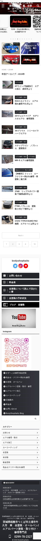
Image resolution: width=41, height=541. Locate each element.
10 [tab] (31, 39)
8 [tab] (27, 39)
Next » (20, 235)
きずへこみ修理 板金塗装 (16, 373)
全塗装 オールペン (14, 382)
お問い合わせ (11, 409)
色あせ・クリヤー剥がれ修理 (18, 377)
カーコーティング (14, 395)
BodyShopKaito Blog (15, 413)
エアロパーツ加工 (13, 391)
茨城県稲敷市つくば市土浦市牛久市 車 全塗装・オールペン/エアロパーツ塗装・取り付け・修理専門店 (20, 8)
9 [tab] (29, 39)
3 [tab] (15, 39)
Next (39, 25)
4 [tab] (18, 39)
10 (35, 244)
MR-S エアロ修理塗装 (24, 160)
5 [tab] (20, 39)
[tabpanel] (20, 26)
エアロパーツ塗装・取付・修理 (18, 386)
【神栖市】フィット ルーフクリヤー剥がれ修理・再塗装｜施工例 (26, 176)
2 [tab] (13, 39)
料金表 (8, 404)
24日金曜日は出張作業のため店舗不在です (18, 499)
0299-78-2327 (21, 536)
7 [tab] (24, 39)
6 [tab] (22, 39)
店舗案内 (9, 400)
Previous (2, 25)
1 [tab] (11, 39)
